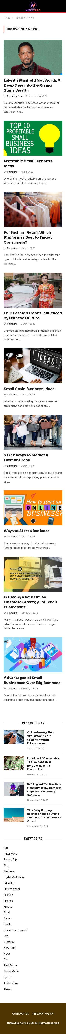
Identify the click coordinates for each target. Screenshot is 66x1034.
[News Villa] (32, 6)
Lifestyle (9, 941)
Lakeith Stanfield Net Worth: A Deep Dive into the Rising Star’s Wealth (32, 85)
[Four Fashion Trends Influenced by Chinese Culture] (33, 290)
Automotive (10, 853)
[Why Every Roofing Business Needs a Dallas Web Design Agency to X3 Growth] (14, 815)
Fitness (8, 906)
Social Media (11, 971)
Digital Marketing (14, 877)
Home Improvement (15, 930)
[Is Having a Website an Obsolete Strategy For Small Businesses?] (33, 574)
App (6, 847)
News (7, 953)
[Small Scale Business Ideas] (33, 365)
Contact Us (20, 1013)
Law (6, 935)
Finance (8, 900)
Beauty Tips (11, 859)
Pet (6, 959)
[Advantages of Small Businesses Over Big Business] (33, 654)
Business (9, 871)
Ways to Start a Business (27, 530)
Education (10, 883)
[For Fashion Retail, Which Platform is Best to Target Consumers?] (33, 209)
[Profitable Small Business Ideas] (33, 138)
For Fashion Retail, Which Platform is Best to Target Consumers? (28, 237)
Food (7, 912)
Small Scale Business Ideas (29, 389)
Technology (11, 983)
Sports (8, 977)
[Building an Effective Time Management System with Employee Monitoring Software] (14, 789)
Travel (7, 988)
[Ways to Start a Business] (33, 507)
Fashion (8, 894)
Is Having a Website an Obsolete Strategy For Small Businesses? (30, 602)
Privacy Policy (43, 1013)
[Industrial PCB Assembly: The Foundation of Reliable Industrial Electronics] (14, 763)
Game (7, 918)
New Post (9, 947)
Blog (6, 865)
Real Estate (10, 965)
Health (7, 924)
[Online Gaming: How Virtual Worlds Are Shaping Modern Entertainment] (14, 737)
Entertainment (12, 888)
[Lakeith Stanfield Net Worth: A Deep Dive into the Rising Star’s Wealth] (33, 57)
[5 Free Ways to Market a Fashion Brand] (33, 432)
